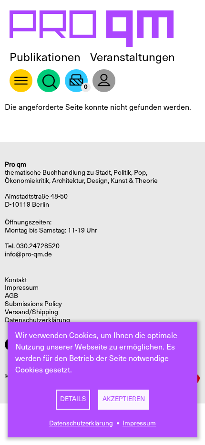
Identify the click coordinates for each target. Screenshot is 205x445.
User (103, 80)
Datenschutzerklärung (81, 423)
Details (73, 399)
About (21, 80)
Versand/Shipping (31, 312)
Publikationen (45, 57)
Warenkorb (76, 80)
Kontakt (16, 280)
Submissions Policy (33, 304)
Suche (48, 80)
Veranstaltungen (132, 57)
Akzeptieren (123, 399)
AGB (11, 296)
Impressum (139, 423)
